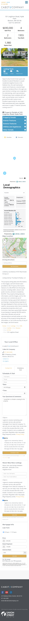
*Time (4, 390)
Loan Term (6, 528)
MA (21, 326)
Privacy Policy (20, 434)
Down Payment (7, 544)
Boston (18, 328)
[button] (2, 57)
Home (4, 326)
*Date (4, 384)
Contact (3, 2)
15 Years (14, 532)
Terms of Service (5, 457)
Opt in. (6, 438)
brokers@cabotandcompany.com (10, 600)
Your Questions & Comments (11, 396)
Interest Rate (6, 550)
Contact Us (6, 359)
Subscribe (14, 515)
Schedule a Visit (20, 369)
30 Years (6, 532)
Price (4, 538)
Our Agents (6, 361)
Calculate (14, 556)
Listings (13, 326)
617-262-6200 (4, 4)
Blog (8, 2)
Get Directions (14, 266)
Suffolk (9, 328)
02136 (9, 330)
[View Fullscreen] (4, 246)
